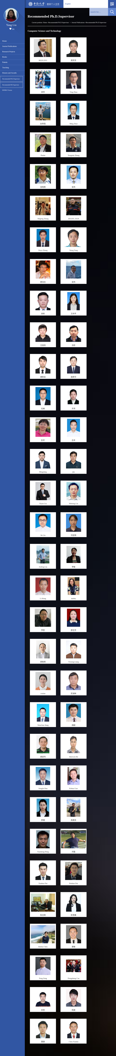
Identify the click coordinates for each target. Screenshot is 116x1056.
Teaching (5, 68)
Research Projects (8, 52)
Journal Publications (9, 46)
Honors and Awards (9, 73)
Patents (4, 62)
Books (4, 57)
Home (4, 41)
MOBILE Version (7, 90)
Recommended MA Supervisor (10, 85)
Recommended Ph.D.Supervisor (11, 79)
